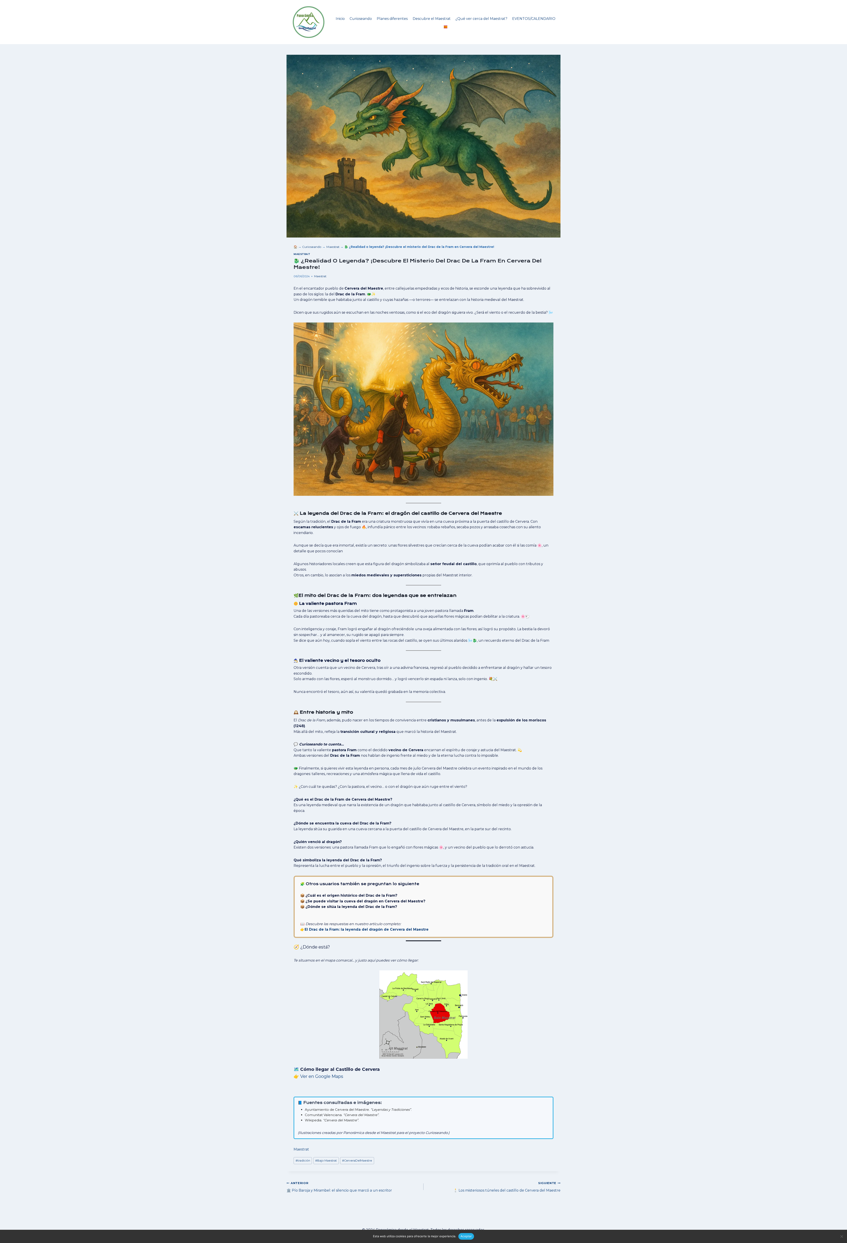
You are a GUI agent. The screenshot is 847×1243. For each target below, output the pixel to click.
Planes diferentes (392, 19)
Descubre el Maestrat (432, 19)
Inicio (340, 19)
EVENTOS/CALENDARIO (533, 19)
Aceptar (466, 1236)
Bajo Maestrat (326, 1160)
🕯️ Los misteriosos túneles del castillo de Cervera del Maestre (506, 1186)
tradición (303, 1160)
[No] (841, 1236)
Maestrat (332, 247)
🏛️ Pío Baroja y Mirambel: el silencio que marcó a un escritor (339, 1186)
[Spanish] (445, 27)
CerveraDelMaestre (357, 1160)
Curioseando (361, 19)
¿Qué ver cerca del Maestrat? (481, 19)
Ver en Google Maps (321, 1076)
